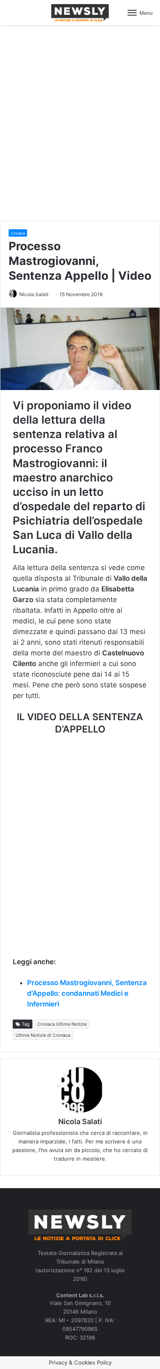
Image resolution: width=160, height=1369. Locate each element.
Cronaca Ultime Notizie (62, 1024)
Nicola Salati (33, 294)
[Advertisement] (80, 122)
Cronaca (18, 233)
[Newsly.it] (80, 12)
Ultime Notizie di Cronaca (43, 1035)
